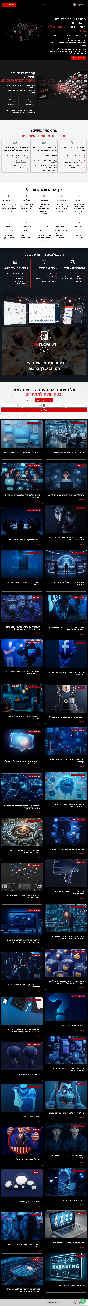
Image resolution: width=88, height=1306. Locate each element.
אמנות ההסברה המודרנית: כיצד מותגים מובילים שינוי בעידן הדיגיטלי (22, 807)
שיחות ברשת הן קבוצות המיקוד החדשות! (24, 539)
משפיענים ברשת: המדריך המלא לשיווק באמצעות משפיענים (25, 851)
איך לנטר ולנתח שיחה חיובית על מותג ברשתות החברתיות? (66, 673)
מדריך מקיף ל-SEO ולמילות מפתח (71, 1285)
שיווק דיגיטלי (73, 627)
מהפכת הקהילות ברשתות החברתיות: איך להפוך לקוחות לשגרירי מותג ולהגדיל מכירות (66, 982)
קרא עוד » (81, 457)
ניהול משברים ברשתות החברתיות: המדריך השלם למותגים (68, 892)
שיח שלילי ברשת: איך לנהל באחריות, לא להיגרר (66, 495)
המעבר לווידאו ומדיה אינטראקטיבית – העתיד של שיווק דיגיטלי (22, 672)
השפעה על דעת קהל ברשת (29, 1201)
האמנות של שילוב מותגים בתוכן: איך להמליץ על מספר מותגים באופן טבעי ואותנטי (23, 1030)
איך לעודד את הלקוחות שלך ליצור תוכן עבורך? (66, 1113)
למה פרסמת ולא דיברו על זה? (73, 1025)
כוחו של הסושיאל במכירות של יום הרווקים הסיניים (68, 1156)
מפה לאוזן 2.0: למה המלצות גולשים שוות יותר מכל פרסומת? (22, 496)
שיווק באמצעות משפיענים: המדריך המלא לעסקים (24, 1245)
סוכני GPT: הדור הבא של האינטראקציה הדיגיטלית (69, 583)
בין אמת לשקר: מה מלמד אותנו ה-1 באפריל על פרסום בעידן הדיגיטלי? (66, 538)
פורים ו (81, 627)
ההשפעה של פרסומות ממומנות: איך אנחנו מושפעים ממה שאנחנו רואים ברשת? (23, 941)
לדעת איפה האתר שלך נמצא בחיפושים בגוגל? (66, 717)
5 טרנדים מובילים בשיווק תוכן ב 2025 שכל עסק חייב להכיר (23, 717)
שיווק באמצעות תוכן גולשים (73, 1200)
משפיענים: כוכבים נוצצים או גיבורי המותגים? (67, 849)
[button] (44, 4)
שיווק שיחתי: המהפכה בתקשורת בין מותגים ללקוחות (23, 583)
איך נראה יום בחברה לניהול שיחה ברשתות (68, 452)
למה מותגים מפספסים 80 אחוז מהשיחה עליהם (22, 452)
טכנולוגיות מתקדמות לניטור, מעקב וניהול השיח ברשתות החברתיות (22, 896)
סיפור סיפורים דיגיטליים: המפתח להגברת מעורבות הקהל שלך (68, 1069)
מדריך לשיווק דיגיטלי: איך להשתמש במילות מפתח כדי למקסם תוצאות (23, 1290)
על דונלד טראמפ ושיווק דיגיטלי (28, 1159)
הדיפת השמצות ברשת (31, 1116)
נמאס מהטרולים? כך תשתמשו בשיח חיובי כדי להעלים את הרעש (66, 805)
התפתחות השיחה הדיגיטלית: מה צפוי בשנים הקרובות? (67, 760)
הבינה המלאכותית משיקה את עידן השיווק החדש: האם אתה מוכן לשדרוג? (68, 937)
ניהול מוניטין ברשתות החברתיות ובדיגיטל (68, 1243)
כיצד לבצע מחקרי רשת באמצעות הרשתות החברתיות (24, 985)
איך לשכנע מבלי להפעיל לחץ (29, 1074)
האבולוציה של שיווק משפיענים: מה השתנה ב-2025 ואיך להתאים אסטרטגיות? (23, 628)
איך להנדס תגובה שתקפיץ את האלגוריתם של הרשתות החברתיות (22, 762)
